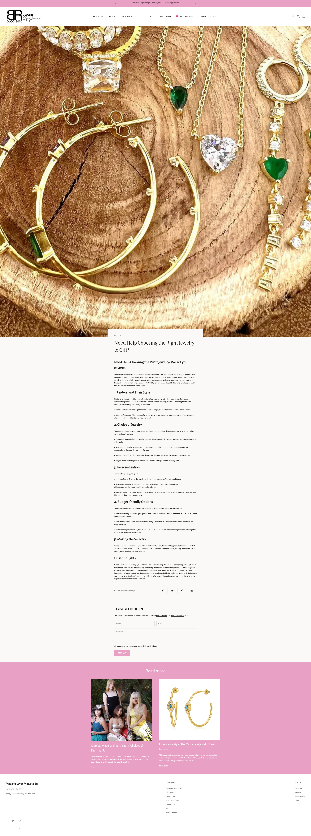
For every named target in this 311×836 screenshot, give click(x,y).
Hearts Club (170, 796)
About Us (298, 792)
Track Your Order (172, 800)
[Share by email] (192, 590)
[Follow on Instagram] (13, 821)
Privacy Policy (161, 615)
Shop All (298, 788)
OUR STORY (98, 16)
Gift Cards (170, 792)
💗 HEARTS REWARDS (185, 16)
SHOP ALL (112, 16)
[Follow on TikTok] (19, 821)
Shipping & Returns (173, 788)
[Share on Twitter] (172, 590)
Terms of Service (177, 615)
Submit (122, 653)
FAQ (167, 808)
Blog (297, 800)
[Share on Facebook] (163, 590)
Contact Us (170, 804)
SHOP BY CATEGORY (130, 16)
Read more (95, 767)
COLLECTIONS (150, 16)
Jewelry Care (300, 796)
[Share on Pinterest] (182, 590)
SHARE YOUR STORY (209, 16)
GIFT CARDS (165, 16)
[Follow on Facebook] (7, 821)
